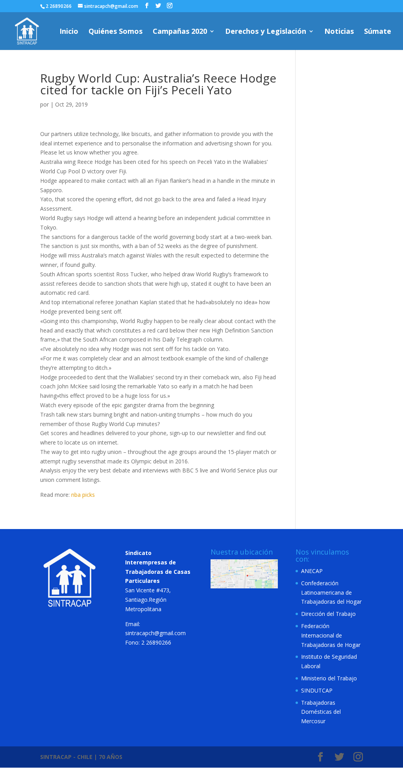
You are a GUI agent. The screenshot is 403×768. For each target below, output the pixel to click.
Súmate (377, 32)
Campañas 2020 (180, 32)
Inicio (68, 32)
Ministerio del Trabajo (329, 678)
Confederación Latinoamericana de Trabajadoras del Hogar (331, 592)
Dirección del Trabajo (328, 613)
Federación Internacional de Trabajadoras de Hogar (330, 635)
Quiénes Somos (115, 32)
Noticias (339, 32)
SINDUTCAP (317, 690)
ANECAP (312, 571)
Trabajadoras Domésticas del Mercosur (321, 712)
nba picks (83, 494)
